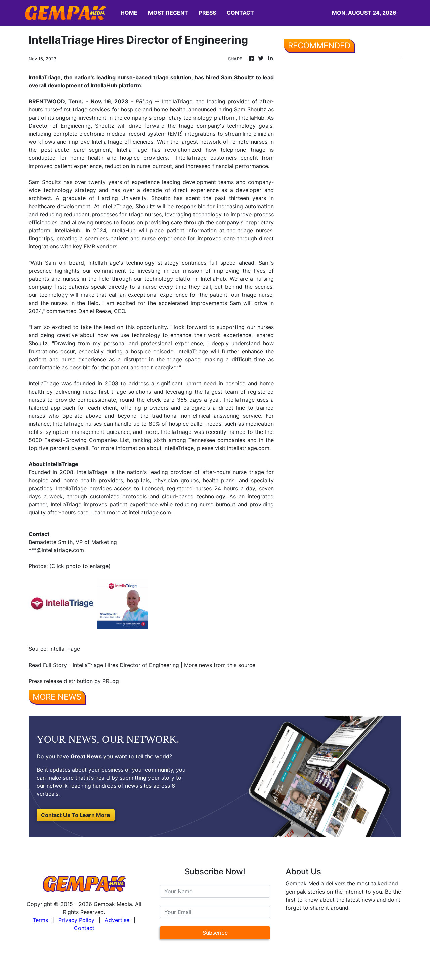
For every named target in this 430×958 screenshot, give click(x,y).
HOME (129, 12)
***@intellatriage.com (56, 550)
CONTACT (240, 12)
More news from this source (219, 665)
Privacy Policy (76, 920)
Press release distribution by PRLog (74, 681)
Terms (40, 920)
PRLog (144, 101)
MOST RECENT (168, 12)
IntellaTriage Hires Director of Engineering (126, 665)
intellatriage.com (248, 448)
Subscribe (215, 932)
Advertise (117, 920)
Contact (84, 928)
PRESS (207, 12)
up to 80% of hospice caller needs (177, 423)
